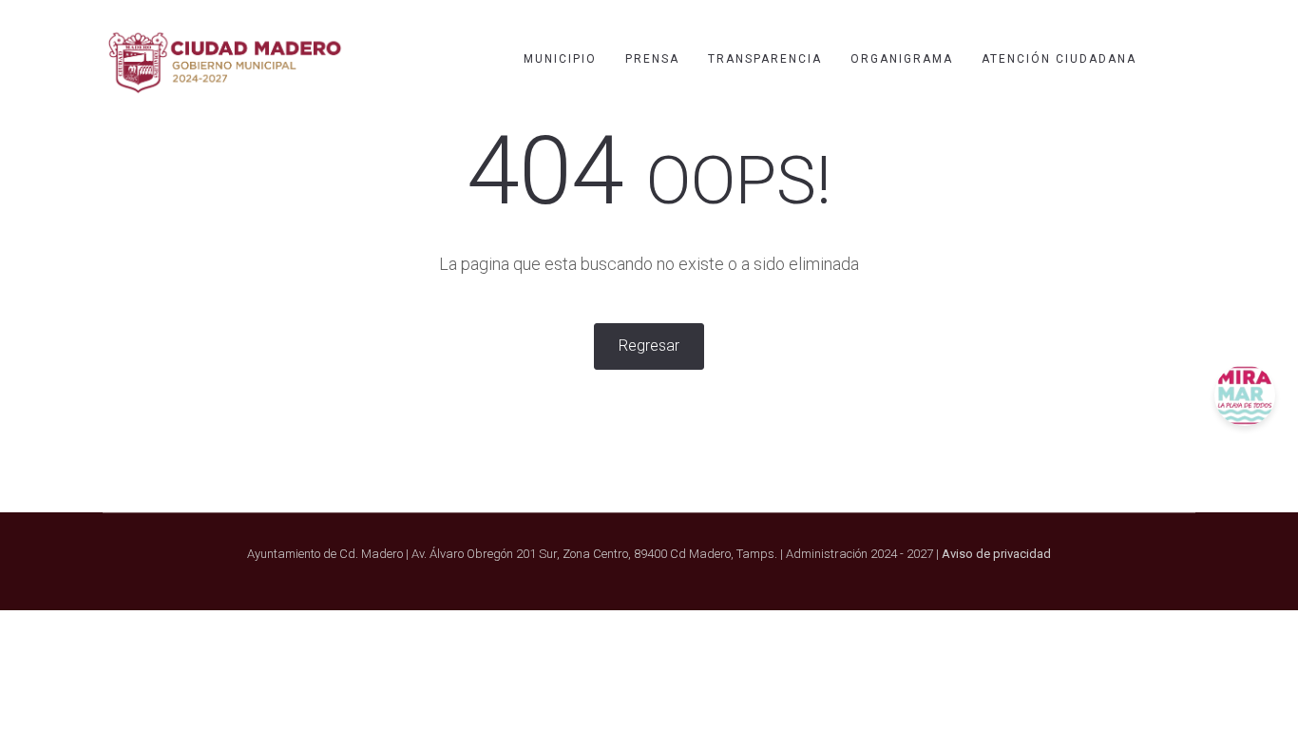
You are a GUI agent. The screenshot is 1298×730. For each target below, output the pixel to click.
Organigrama (901, 59)
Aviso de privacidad (996, 554)
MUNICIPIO (560, 59)
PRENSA (652, 59)
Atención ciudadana (1059, 59)
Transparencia (765, 59)
